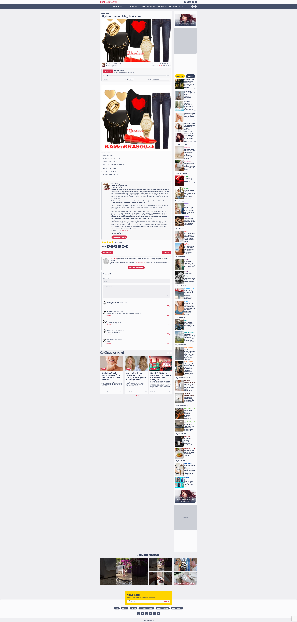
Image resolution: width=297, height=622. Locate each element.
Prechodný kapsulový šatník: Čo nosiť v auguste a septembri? (189, 94)
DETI (185, 320)
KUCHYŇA (187, 437)
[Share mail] (126, 246)
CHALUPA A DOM (189, 408)
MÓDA (162, 6)
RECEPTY (137, 6)
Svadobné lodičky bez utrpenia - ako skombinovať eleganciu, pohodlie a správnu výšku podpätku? (190, 153)
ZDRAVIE (143, 6)
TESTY (147, 6)
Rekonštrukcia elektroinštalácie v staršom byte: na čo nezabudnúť (189, 387)
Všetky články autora (119, 237)
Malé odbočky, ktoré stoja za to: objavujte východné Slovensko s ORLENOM (189, 294)
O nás (116, 608)
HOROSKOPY (153, 6)
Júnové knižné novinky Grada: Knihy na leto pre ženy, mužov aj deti (189, 483)
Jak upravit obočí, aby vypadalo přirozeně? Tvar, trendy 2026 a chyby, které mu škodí (189, 237)
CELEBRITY (120, 6)
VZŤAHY (132, 6)
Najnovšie (190, 76)
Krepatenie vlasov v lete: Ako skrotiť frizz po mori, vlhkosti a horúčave (189, 127)
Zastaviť (106, 79)
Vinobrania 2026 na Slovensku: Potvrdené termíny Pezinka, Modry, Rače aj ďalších (189, 83)
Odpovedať (109, 306)
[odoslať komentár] (168, 295)
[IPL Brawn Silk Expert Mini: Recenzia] (185, 578)
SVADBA (175, 6)
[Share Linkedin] (123, 246)
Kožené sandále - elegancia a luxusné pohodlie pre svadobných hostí (189, 166)
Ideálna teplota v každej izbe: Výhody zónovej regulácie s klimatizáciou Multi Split (189, 426)
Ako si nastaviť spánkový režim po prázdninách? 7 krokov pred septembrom (189, 221)
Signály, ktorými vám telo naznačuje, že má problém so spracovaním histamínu (189, 194)
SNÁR (158, 6)
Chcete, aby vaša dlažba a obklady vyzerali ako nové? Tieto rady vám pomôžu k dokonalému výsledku (189, 354)
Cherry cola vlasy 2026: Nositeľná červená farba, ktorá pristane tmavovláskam (189, 137)
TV (183, 6)
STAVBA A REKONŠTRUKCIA (189, 381)
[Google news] (154, 613)
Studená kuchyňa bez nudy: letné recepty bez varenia (189, 453)
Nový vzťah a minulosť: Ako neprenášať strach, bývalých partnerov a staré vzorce (189, 209)
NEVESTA (187, 147)
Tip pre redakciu (177, 608)
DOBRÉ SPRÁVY (189, 289)
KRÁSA (115, 6)
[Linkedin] (196, 2)
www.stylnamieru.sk (122, 230)
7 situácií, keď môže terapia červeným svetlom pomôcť (189, 181)
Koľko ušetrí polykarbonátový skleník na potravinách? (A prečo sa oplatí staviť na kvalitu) (189, 338)
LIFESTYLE (126, 6)
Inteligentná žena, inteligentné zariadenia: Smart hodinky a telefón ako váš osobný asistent (189, 278)
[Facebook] (185, 2)
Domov (103, 13)
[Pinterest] (193, 2)
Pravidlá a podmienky (146, 608)
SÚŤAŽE (179, 6)
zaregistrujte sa (140, 262)
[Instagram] (190, 2)
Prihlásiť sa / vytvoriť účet (136, 267)
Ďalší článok (166, 252)
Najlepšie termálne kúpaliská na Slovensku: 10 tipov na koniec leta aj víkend (189, 105)
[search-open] (195, 6)
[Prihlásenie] (192, 6)
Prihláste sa (113, 259)
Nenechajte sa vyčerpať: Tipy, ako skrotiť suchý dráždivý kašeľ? (189, 264)
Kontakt (124, 608)
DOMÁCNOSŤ (188, 348)
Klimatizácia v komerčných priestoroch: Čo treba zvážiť (189, 399)
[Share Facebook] (108, 246)
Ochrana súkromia (162, 608)
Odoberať (166, 601)
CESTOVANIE (168, 6)
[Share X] (115, 246)
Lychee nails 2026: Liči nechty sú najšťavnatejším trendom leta (189, 116)
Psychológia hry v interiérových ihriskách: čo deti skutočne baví (189, 324)
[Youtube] (188, 2)
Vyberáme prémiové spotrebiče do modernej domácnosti (188, 442)
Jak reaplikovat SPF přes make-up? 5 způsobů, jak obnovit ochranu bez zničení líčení (189, 250)
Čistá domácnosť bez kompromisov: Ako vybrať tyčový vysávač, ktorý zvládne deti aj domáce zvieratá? (189, 470)
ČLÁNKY (186, 260)
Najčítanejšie (179, 76)
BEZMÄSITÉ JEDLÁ (189, 449)
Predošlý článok (107, 252)
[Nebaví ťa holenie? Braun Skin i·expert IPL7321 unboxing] (160, 578)
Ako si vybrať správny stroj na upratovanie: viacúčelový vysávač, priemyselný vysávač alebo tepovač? (189, 369)
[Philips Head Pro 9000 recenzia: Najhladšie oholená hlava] (185, 564)
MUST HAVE (187, 161)
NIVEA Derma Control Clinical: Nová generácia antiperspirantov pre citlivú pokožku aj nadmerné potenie (189, 309)
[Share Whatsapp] (112, 246)
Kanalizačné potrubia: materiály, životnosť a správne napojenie (188, 414)
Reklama (133, 608)
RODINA (186, 216)
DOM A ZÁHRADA (189, 332)
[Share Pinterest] (119, 246)
